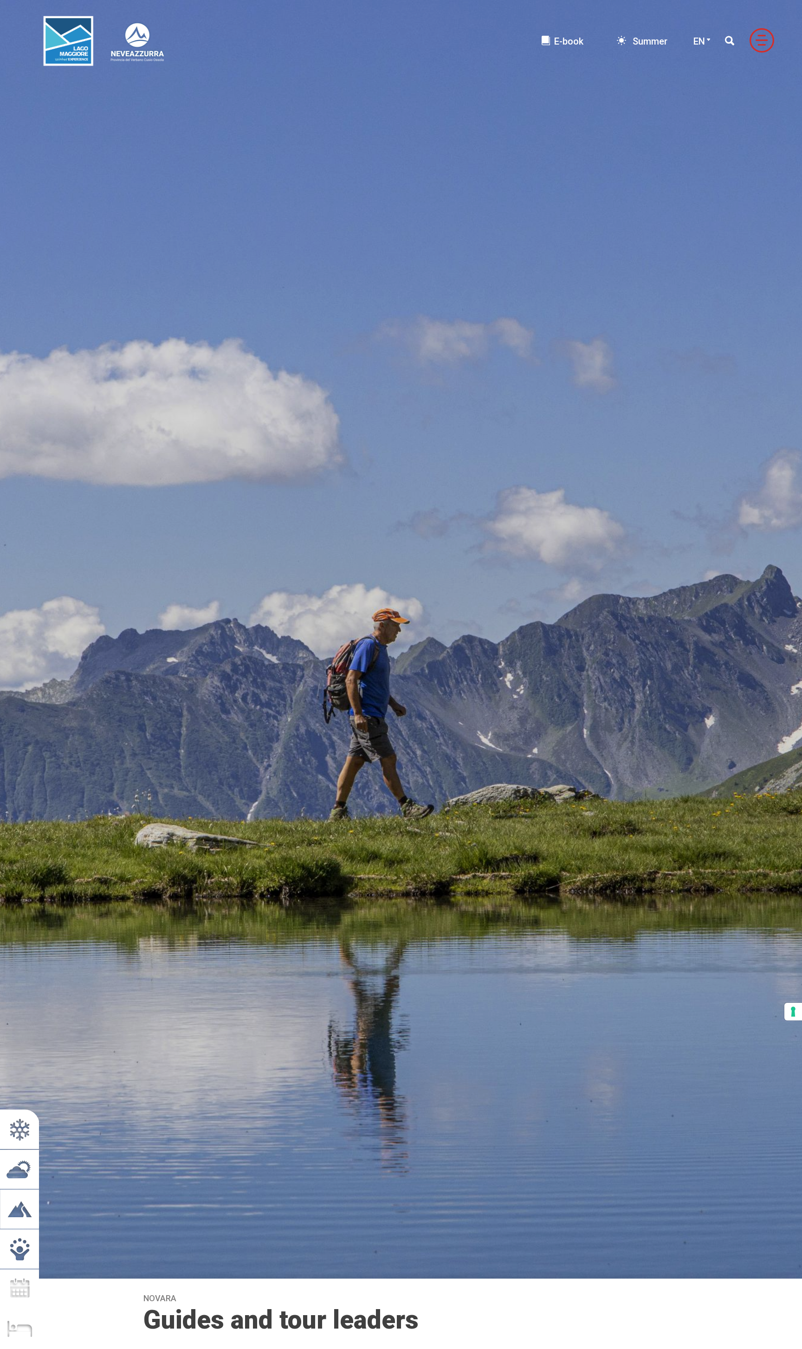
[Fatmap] (19, 1209)
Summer (648, 41)
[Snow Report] (19, 1129)
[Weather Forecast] (19, 1169)
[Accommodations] (19, 1329)
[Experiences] (19, 1249)
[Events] (19, 1289)
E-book (568, 41)
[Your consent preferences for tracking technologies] (793, 1011)
